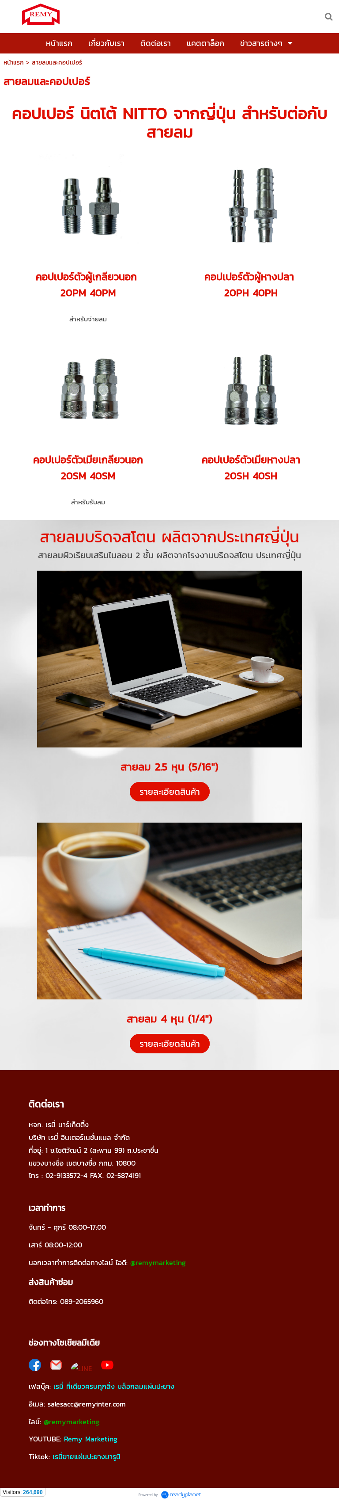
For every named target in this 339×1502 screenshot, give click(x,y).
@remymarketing (158, 1262)
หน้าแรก (14, 62)
